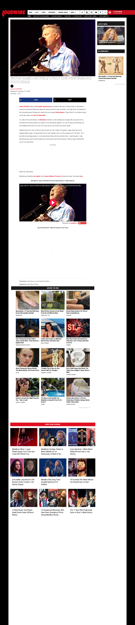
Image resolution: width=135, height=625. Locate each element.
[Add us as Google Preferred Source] (87, 12)
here (81, 176)
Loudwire (73, 223)
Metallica (43, 120)
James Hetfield (24, 106)
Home (29, 16)
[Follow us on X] (105, 12)
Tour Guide (67, 16)
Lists (36, 12)
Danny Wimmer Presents (53, 176)
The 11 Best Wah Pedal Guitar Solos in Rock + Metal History (81, 511)
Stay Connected (104, 16)
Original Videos (63, 12)
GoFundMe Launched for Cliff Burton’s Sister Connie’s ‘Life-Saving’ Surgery (23, 481)
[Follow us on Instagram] (91, 12)
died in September (40, 115)
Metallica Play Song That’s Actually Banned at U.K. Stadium (51, 481)
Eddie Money (60, 112)
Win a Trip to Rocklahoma (41, 16)
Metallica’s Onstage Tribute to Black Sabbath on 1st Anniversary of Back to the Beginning (52, 451)
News (30, 12)
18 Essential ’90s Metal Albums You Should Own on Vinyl (81, 480)
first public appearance (43, 106)
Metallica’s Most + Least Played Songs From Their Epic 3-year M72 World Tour (23, 451)
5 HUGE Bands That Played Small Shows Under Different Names (23, 512)
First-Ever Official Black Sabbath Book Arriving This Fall (110, 41)
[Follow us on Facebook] (100, 12)
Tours (43, 12)
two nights (36, 176)
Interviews (51, 12)
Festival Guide (77, 16)
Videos (36, 284)
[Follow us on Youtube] (96, 12)
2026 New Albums (57, 16)
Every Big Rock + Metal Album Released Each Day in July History (81, 451)
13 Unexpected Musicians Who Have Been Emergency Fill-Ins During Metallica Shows (52, 512)
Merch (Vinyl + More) (91, 16)
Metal (28, 284)
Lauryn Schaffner (16, 89)
